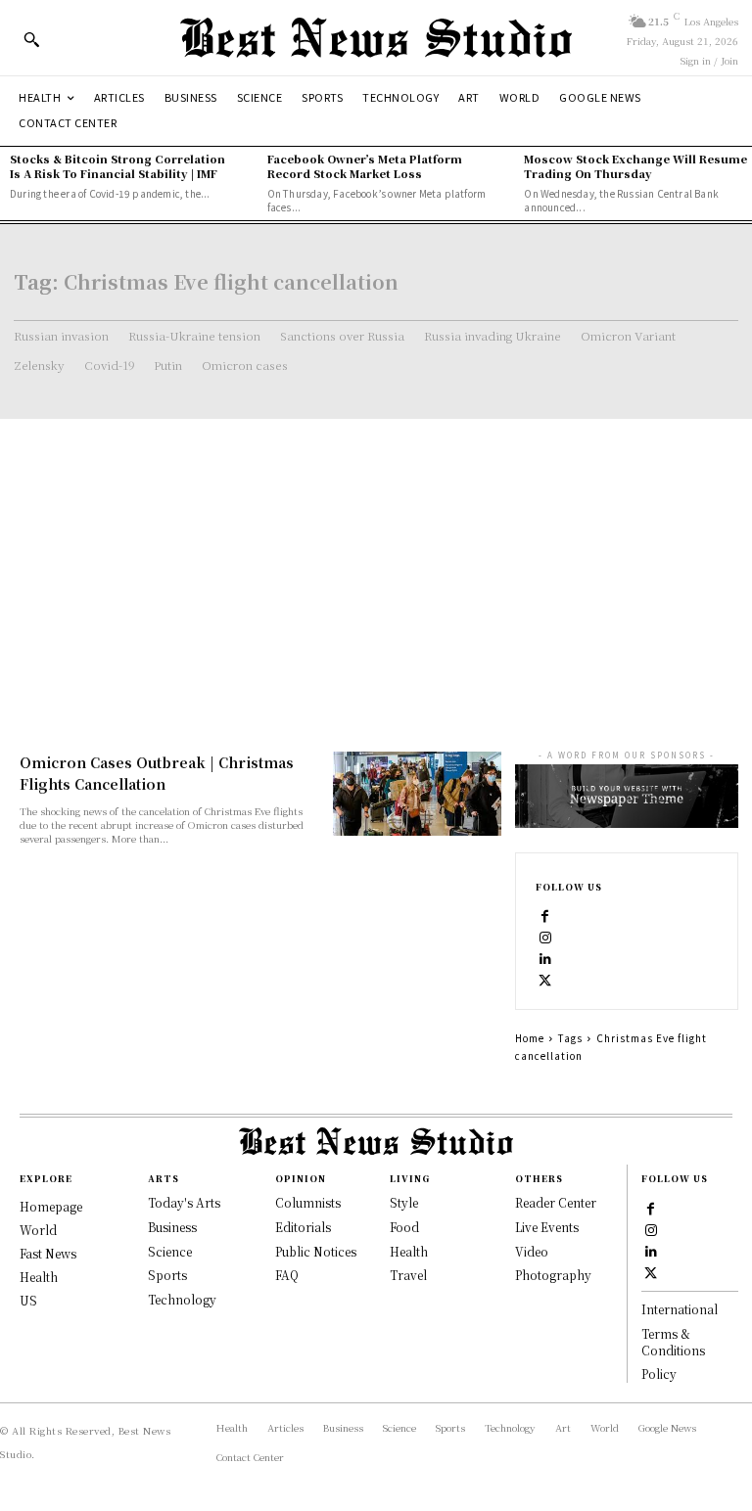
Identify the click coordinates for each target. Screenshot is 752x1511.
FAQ (287, 1274)
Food (404, 1226)
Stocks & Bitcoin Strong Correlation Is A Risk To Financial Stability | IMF (117, 166)
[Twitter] (545, 979)
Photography (553, 1274)
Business (172, 1226)
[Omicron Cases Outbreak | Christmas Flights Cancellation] (417, 794)
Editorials (303, 1226)
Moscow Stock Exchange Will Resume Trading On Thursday (635, 166)
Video (531, 1251)
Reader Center (555, 1202)
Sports (167, 1274)
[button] (31, 39)
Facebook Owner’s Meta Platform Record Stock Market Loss (364, 166)
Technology (182, 1299)
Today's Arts (184, 1202)
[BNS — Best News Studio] (376, 38)
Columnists (308, 1202)
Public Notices (315, 1251)
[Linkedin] (545, 958)
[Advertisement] (376, 566)
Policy (659, 1373)
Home (529, 1037)
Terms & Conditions (673, 1341)
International (679, 1309)
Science (170, 1251)
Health (409, 1251)
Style (404, 1202)
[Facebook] (545, 915)
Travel (408, 1274)
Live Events (547, 1226)
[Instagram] (545, 936)
